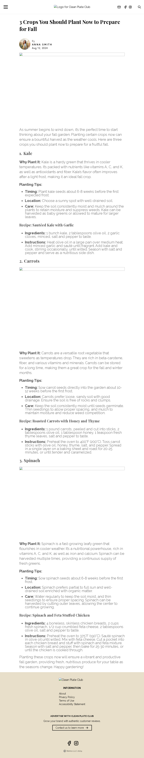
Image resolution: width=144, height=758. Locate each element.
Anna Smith (42, 44)
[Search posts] (139, 7)
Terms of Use (66, 700)
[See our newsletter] (119, 7)
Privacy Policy (67, 697)
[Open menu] (8, 7)
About (62, 693)
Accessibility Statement (72, 704)
